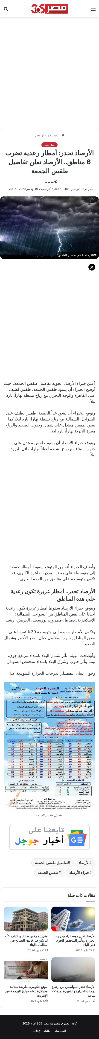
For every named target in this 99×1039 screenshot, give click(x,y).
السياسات (59, 1031)
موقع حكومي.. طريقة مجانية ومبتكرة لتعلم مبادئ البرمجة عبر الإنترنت (26, 991)
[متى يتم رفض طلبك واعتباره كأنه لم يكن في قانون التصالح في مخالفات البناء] (26, 919)
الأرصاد (84, 862)
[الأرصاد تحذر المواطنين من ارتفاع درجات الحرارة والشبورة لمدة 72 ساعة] (73, 969)
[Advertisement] (49, 70)
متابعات (49, 181)
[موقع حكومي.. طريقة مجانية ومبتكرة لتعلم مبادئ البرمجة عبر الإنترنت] (26, 969)
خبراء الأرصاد (79, 872)
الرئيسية (55, 135)
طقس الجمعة (48, 872)
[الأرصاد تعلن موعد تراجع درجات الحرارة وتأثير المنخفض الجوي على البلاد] (73, 919)
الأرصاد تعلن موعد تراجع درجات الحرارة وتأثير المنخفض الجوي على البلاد (74, 940)
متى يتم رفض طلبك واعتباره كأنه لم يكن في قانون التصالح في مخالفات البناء (26, 940)
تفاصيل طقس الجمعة (51, 862)
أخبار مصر (41, 135)
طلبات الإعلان (41, 1031)
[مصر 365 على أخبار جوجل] (49, 837)
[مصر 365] (49, 8)
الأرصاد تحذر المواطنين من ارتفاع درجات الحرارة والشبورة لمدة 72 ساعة (73, 991)
